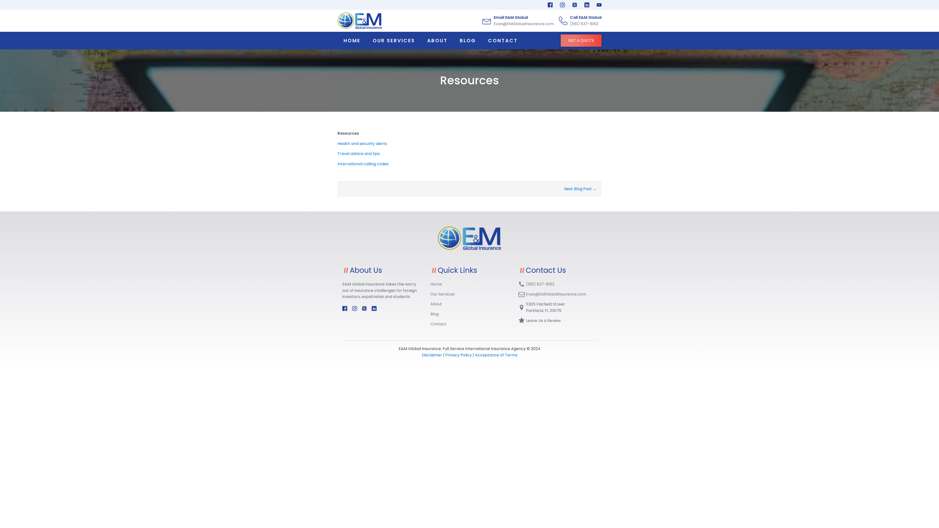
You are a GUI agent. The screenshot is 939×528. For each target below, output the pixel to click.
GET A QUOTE (581, 40)
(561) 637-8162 (540, 284)
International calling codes (363, 164)
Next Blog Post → (580, 189)
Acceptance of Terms (496, 355)
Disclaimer (432, 355)
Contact (503, 40)
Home (352, 40)
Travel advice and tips (358, 153)
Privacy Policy (458, 355)
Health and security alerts (362, 143)
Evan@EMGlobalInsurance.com (556, 294)
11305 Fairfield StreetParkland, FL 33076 (545, 307)
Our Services (394, 40)
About (437, 40)
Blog (468, 40)
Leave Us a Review (543, 320)
